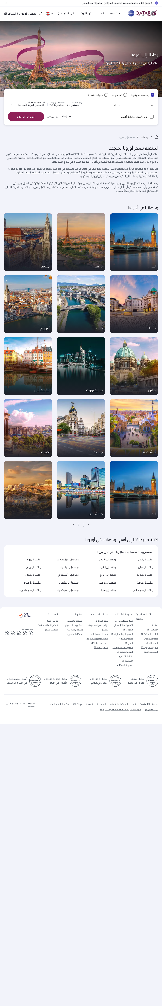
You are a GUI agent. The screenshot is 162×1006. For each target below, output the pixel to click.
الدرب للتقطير (152, 643)
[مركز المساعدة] (59, 13)
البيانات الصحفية (151, 634)
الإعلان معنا (102, 647)
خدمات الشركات (99, 614)
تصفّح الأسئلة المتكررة (48, 625)
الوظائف (154, 629)
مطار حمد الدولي (125, 621)
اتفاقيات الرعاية (151, 638)
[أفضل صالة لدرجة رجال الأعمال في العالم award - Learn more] (75, 681)
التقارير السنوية (151, 647)
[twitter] (24, 633)
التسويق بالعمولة (75, 621)
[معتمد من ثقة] (19, 617)
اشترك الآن (9, 13)
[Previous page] (88, 525)
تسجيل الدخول (28, 13)
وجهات (144, 137)
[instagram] (6, 633)
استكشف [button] (115, 13)
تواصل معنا (52, 621)
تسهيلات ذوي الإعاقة (83, 704)
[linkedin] (18, 633)
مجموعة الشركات (124, 614)
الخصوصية (101, 704)
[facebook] (30, 633)
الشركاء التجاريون (75, 634)
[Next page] (74, 525)
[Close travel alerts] (6, 3)
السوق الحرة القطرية (123, 634)
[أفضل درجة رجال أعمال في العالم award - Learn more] (115, 681)
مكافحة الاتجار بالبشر (59, 704)
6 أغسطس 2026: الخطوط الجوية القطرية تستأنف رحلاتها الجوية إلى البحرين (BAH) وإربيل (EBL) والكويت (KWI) (96, 3)
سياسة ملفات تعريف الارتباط (145, 704)
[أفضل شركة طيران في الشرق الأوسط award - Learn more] (35, 681)
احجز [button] (101, 13)
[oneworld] (131, 13)
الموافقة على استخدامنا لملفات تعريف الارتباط (120, 709)
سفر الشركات (101, 621)
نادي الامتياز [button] (68, 13)
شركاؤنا (79, 614)
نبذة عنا (155, 625)
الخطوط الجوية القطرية (143, 616)
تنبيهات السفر (51, 629)
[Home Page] (156, 137)
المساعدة (53, 614)
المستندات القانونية (119, 704)
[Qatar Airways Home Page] (147, 13)
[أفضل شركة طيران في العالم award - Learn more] (152, 681)
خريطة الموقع (151, 709)
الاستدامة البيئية (151, 652)
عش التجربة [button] (87, 13)
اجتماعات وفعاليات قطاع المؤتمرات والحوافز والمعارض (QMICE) (97, 638)
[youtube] (12, 633)
